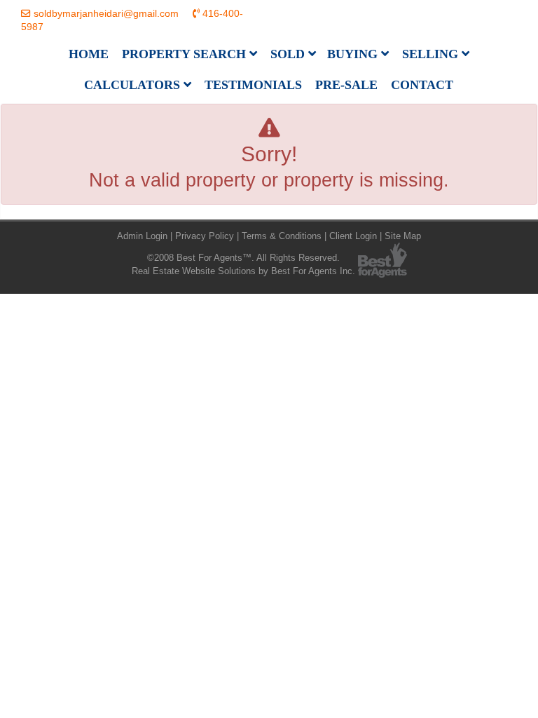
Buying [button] (354, 54)
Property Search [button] (185, 54)
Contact (422, 85)
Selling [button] (432, 54)
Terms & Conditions (282, 236)
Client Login (353, 236)
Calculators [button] (134, 85)
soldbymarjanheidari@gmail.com (106, 13)
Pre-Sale (346, 85)
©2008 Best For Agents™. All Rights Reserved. (243, 257)
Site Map (403, 236)
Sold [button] (289, 54)
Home (89, 54)
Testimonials (253, 85)
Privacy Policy (204, 236)
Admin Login (142, 236)
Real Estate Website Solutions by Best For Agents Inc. (243, 271)
